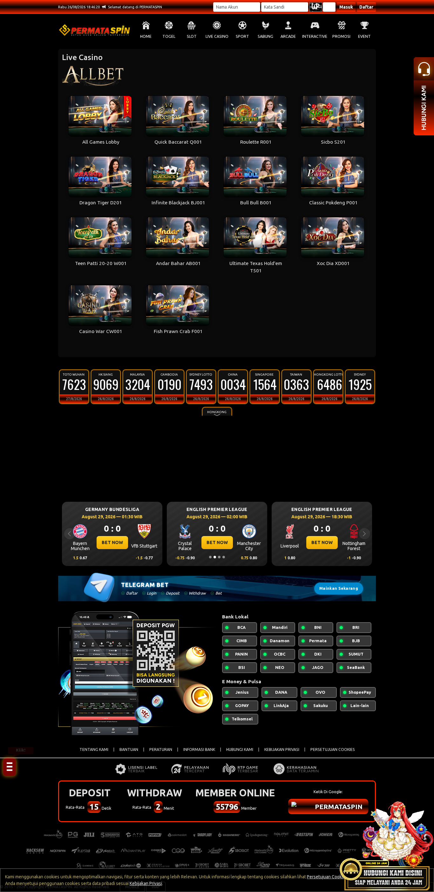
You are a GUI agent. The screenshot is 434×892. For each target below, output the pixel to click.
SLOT (192, 36)
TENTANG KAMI (93, 749)
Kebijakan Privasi (146, 883)
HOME (146, 36)
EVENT (364, 36)
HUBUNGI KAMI (239, 749)
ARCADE (288, 36)
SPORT (242, 36)
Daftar (366, 7)
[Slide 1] (210, 557)
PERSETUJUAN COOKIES (332, 749)
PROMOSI (341, 36)
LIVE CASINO (217, 36)
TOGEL (168, 36)
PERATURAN (160, 749)
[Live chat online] (386, 844)
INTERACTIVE (314, 36)
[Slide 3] (219, 557)
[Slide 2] (215, 557)
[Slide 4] (223, 557)
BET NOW (112, 542)
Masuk (346, 7)
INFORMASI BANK (199, 749)
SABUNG (265, 36)
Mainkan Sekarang (338, 588)
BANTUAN (128, 749)
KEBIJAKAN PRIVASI (281, 749)
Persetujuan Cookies (327, 876)
